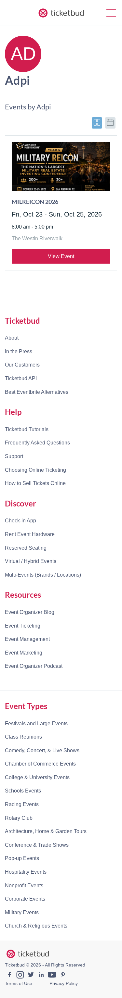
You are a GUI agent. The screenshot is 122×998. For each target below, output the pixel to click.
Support (14, 456)
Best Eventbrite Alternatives (36, 392)
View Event (61, 256)
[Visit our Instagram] (20, 975)
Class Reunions (23, 737)
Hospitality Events (26, 872)
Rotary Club (19, 818)
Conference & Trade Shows (37, 845)
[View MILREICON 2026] (61, 167)
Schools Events (23, 790)
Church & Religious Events (36, 926)
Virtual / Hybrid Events (30, 561)
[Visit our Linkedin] (41, 975)
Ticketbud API (21, 378)
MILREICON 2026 (35, 201)
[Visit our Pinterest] (63, 975)
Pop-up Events (22, 858)
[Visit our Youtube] (52, 975)
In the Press (18, 351)
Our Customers (22, 365)
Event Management (27, 639)
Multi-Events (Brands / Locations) (43, 575)
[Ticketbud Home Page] (27, 953)
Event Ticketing (22, 626)
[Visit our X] (31, 975)
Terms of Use (18, 983)
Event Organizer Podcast (33, 666)
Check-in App (20, 520)
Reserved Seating (26, 548)
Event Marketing (23, 652)
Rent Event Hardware (30, 534)
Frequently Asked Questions (37, 442)
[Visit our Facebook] (9, 975)
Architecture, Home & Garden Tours (46, 831)
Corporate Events (25, 899)
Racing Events (22, 804)
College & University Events (37, 777)
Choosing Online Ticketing (35, 470)
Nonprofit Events (24, 885)
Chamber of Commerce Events (40, 764)
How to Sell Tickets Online (35, 483)
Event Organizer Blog (29, 612)
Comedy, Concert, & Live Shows (42, 750)
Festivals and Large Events (36, 723)
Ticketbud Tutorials (26, 429)
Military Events (22, 912)
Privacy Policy (63, 983)
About (12, 338)
